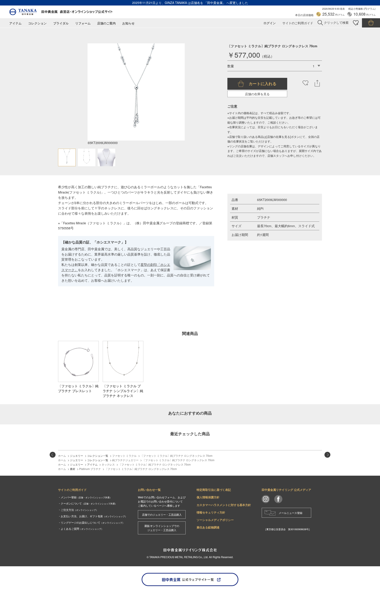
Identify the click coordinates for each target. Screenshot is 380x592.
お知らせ (128, 23)
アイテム (15, 23)
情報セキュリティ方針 (211, 512)
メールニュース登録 (290, 513)
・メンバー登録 (85, 497)
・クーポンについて (87, 503)
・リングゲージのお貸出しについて (91, 522)
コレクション (37, 23)
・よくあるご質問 (80, 528)
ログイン (269, 23)
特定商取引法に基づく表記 (214, 490)
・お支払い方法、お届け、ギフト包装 (92, 516)
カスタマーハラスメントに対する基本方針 (224, 505)
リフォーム (83, 23)
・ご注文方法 (78, 510)
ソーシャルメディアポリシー (215, 520)
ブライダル (61, 23)
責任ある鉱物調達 (208, 527)
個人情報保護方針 (208, 497)
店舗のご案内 (106, 23)
